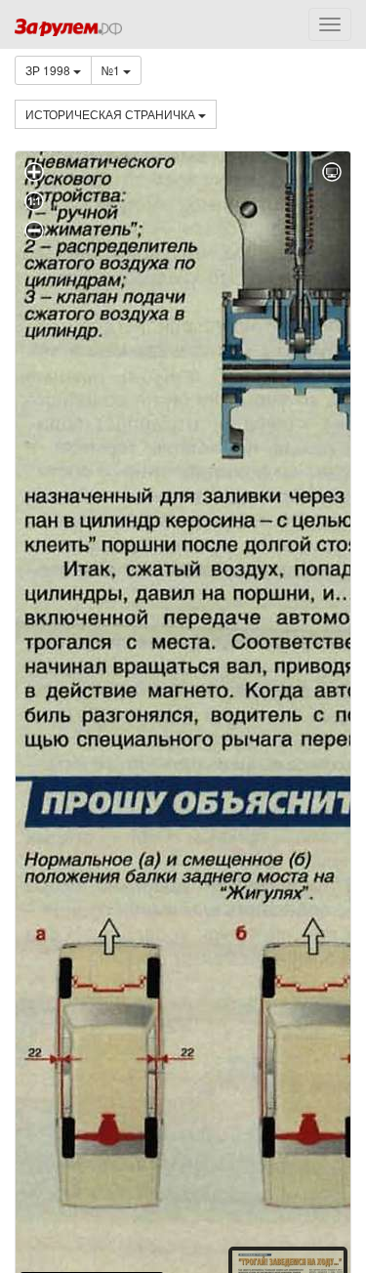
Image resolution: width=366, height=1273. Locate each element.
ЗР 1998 (49, 70)
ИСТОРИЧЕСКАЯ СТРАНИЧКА (111, 114)
